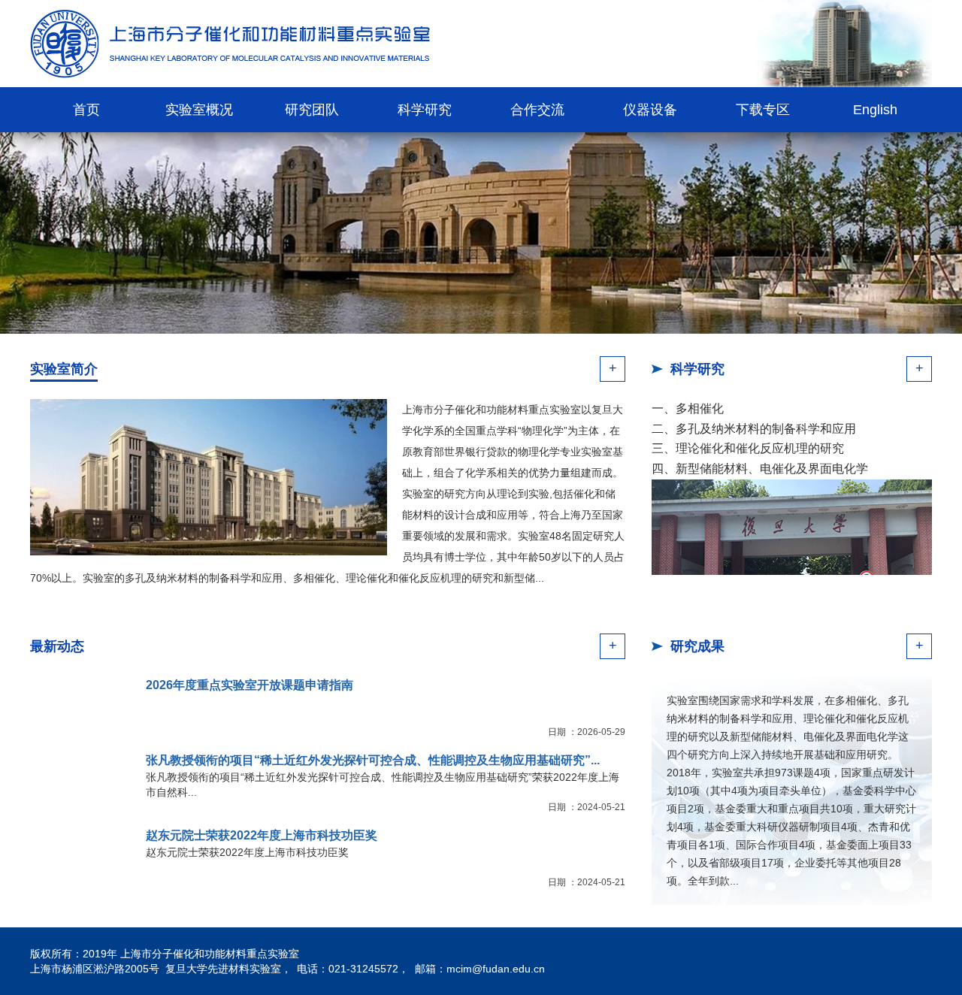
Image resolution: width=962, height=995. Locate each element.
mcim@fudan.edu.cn (495, 969)
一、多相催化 (688, 408)
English (875, 109)
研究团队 (312, 109)
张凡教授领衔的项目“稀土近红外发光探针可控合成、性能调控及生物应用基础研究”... (373, 760)
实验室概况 (199, 109)
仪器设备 (650, 109)
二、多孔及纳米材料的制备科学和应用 (754, 428)
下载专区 (763, 109)
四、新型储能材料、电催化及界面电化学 (760, 468)
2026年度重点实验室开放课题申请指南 (249, 685)
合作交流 (537, 109)
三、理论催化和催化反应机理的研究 (748, 448)
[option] (481, 233)
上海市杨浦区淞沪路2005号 (94, 969)
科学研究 (425, 109)
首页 (86, 109)
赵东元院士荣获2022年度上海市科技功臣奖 (261, 835)
